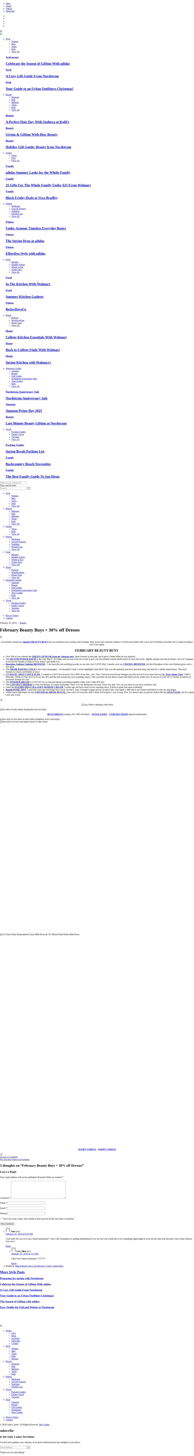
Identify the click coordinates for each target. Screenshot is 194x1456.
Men (13, 44)
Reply (8, 1246)
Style (8, 39)
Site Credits (44, 1424)
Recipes (14, 262)
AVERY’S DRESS (87, 1149)
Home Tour (16, 323)
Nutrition (15, 211)
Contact (9, 618)
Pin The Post (6, 1159)
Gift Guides (16, 376)
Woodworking (17, 320)
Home (8, 315)
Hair (13, 100)
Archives (15, 1338)
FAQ (13, 1333)
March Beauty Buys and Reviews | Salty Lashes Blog (39, 1266)
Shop (8, 3)
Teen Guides (17, 381)
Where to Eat (17, 267)
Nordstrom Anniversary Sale (24, 378)
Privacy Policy (12, 615)
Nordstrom (16, 1410)
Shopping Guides (13, 368)
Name (3, 1203)
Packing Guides (18, 432)
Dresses (14, 1359)
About (8, 6)
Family (9, 153)
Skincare (15, 97)
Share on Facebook (20, 1159)
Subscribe (10, 11)
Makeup (15, 102)
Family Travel (17, 434)
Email (3, 1208)
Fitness (9, 203)
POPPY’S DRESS (107, 1149)
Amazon (15, 371)
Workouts (15, 206)
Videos (9, 8)
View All (15, 51)
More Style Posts (12, 1272)
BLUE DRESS (54, 714)
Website (3, 1213)
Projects (14, 318)
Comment (5, 1198)
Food (8, 259)
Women (14, 41)
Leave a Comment (9, 1157)
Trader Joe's (16, 270)
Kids (13, 49)
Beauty (9, 94)
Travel (8, 429)
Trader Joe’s (16, 562)
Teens (14, 46)
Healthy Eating (18, 264)
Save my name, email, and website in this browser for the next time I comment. (38, 1219)
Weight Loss (17, 214)
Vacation (15, 437)
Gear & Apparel (18, 209)
